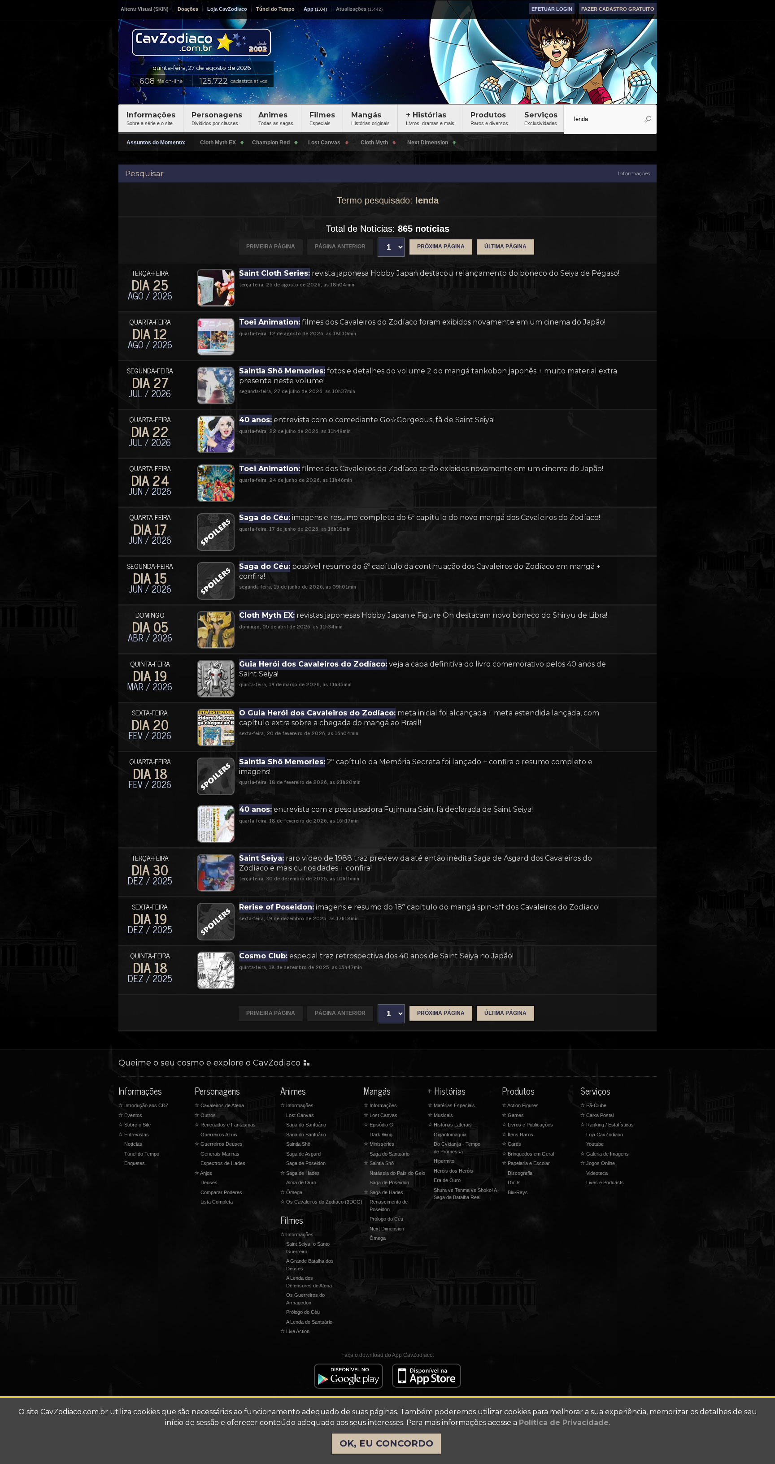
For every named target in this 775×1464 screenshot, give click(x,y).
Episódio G (378, 1124)
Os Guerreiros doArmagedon (305, 1298)
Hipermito (444, 1161)
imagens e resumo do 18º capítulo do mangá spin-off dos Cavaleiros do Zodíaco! (419, 907)
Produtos (489, 118)
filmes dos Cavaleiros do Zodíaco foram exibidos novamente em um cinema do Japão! (422, 322)
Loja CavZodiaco (227, 9)
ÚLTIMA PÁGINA (505, 246)
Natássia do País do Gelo (397, 1173)
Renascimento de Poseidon (389, 1205)
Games (513, 1115)
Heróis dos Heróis (453, 1171)
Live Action (294, 1331)
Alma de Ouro (301, 1182)
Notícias (133, 1144)
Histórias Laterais (450, 1124)
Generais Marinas (219, 1153)
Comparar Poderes (221, 1192)
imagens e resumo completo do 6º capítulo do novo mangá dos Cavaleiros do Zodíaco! (419, 517)
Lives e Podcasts (605, 1182)
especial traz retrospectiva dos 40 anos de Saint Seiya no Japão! (376, 956)
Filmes (322, 118)
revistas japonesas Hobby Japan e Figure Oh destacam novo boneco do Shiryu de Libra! (423, 615)
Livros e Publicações (527, 1124)
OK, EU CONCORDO (386, 1443)
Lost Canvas (300, 1115)
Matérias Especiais (451, 1105)
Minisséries (379, 1144)
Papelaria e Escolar (526, 1163)
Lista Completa (216, 1201)
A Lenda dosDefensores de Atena (309, 1281)
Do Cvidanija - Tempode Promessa (457, 1147)
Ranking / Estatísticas (607, 1124)
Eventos (130, 1115)
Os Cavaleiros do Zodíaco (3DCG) (321, 1201)
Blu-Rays (518, 1192)
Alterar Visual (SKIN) (145, 9)
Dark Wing (381, 1134)
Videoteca (597, 1173)
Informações (150, 118)
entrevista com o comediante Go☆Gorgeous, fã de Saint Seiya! (367, 420)
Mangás (370, 118)
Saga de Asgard (303, 1153)
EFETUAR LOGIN (551, 9)
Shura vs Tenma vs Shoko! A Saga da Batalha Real (465, 1193)
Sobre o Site (134, 1124)
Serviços (540, 118)
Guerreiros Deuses (219, 1144)
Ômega (291, 1192)
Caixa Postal (597, 1115)
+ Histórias (430, 118)
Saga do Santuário (306, 1124)
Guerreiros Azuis (218, 1134)
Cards (511, 1144)
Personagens (217, 118)
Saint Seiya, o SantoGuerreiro (308, 1247)
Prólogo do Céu (303, 1312)
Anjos (203, 1173)
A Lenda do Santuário (309, 1322)
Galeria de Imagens (604, 1153)
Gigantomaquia (450, 1134)
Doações (188, 9)
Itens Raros (517, 1134)
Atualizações (351, 9)
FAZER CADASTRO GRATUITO (617, 9)
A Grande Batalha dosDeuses (310, 1264)
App (308, 9)
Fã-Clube (593, 1105)
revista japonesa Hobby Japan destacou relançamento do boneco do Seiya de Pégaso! (429, 273)
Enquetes (134, 1163)
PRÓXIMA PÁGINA (441, 246)
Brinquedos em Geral (528, 1153)
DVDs (514, 1182)
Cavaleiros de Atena (219, 1105)
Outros (205, 1115)
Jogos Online (597, 1163)
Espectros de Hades (222, 1163)
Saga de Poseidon (306, 1163)
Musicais (440, 1115)
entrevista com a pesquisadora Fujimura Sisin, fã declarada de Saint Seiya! (386, 809)
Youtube (595, 1144)
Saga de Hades (300, 1173)
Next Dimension (387, 1228)
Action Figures (520, 1105)
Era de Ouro (447, 1180)
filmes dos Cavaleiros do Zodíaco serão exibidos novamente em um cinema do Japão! (421, 468)
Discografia (520, 1173)
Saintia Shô (298, 1144)
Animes (275, 118)
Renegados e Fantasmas (225, 1124)
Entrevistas (133, 1134)
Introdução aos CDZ (143, 1105)
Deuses (209, 1182)
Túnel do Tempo (275, 9)
